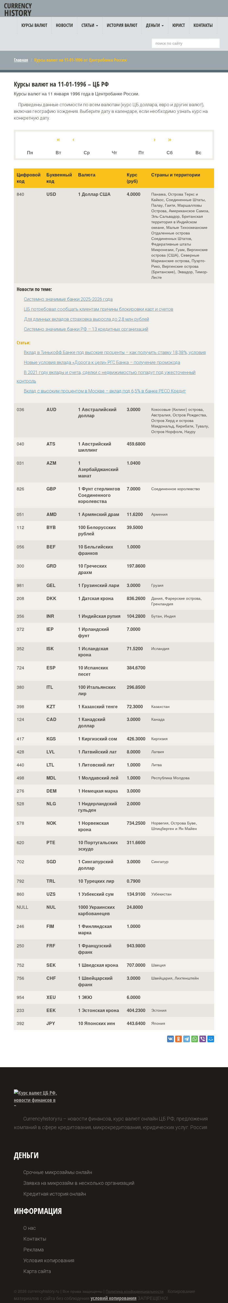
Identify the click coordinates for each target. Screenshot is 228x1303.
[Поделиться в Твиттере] (186, 1039)
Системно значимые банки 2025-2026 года (68, 299)
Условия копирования (48, 1260)
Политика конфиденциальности (134, 1291)
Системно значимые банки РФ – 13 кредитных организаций (86, 329)
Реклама (33, 1250)
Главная (21, 60)
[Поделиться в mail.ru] (210, 1039)
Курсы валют (34, 25)
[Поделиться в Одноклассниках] (178, 1039)
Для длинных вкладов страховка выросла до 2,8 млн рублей (86, 319)
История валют (122, 25)
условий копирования (114, 1298)
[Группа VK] (213, 10)
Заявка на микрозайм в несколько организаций (78, 1183)
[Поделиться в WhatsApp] (194, 1039)
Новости (64, 25)
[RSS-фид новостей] (221, 9)
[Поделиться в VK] (170, 1039)
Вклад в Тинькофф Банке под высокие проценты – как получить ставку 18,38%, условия (115, 352)
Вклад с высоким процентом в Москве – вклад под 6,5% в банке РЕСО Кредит (105, 391)
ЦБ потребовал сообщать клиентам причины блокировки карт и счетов (98, 309)
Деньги (153, 25)
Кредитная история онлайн (54, 1194)
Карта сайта (37, 1271)
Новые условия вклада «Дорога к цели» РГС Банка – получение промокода (102, 362)
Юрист (178, 25)
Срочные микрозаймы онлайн (57, 1172)
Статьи (88, 25)
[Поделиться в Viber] (202, 1039)
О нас (29, 1228)
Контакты (203, 25)
